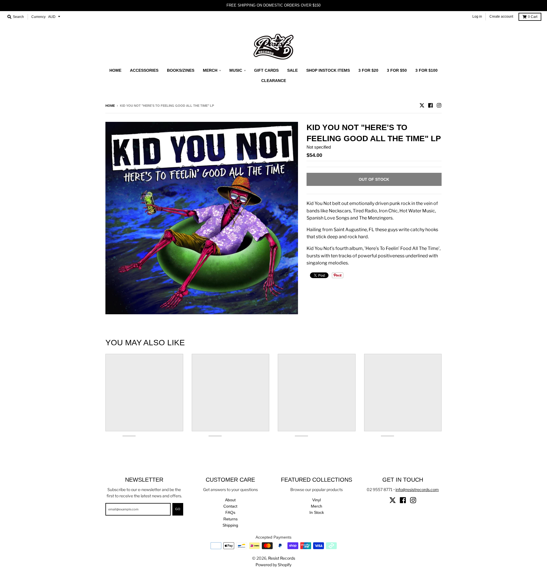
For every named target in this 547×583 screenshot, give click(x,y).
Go (177, 509)
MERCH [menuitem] (210, 70)
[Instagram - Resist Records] (439, 105)
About (230, 500)
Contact (230, 506)
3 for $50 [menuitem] (397, 70)
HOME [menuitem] (115, 70)
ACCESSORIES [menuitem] (144, 70)
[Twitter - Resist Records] (421, 105)
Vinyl (316, 500)
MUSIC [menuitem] (235, 70)
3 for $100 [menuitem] (426, 70)
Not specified (319, 147)
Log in (477, 17)
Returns (230, 519)
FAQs (230, 512)
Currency (38, 17)
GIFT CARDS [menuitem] (266, 70)
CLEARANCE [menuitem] (273, 80)
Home (110, 105)
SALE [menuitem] (292, 70)
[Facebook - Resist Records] (430, 105)
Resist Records (281, 558)
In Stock (316, 512)
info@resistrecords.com (417, 489)
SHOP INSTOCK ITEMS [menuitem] (328, 70)
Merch (316, 506)
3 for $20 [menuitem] (368, 70)
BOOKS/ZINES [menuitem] (180, 70)
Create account (501, 17)
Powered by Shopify (273, 564)
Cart (532, 17)
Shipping (230, 525)
